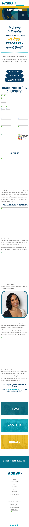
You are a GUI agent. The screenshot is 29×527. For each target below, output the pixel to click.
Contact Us (14, 491)
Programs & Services (14, 481)
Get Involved (14, 486)
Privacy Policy (14, 509)
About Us (14, 479)
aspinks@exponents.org (15, 390)
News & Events (14, 489)
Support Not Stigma (15, 494)
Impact (14, 484)
